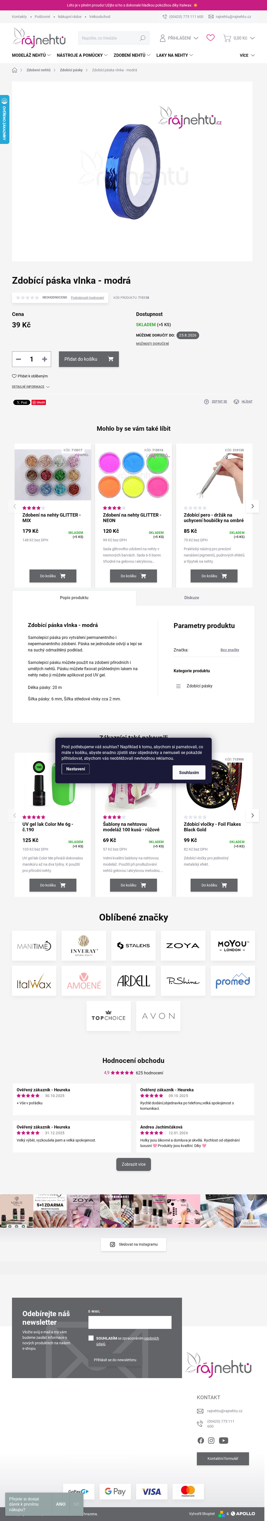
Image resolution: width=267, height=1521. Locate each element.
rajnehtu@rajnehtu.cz (224, 1411)
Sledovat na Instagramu (138, 1244)
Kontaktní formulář (223, 1458)
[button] (252, 506)
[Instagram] (211, 1439)
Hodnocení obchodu (133, 1060)
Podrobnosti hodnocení (87, 298)
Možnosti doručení (152, 344)
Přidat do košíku (80, 359)
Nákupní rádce (69, 17)
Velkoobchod (99, 17)
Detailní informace (28, 387)
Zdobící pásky (200, 685)
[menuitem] (32, 55)
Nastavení (75, 768)
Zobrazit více (133, 1164)
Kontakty (19, 17)
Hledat (142, 38)
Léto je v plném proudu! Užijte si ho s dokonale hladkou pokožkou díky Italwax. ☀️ (132, 5)
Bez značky (230, 650)
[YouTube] (223, 1439)
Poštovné (42, 17)
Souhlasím (189, 772)
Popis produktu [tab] (74, 597)
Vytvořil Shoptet (202, 1514)
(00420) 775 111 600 (220, 1424)
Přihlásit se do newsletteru (115, 1360)
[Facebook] (201, 1439)
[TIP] (133, 786)
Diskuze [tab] (191, 597)
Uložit (41, 402)
